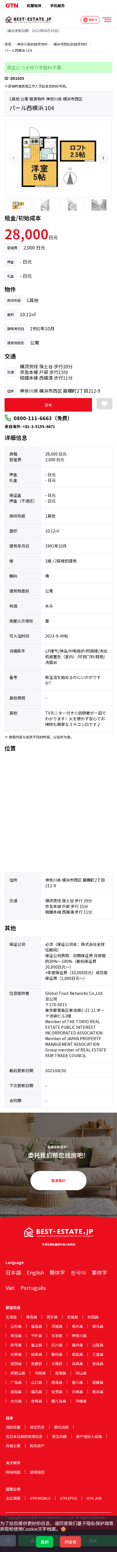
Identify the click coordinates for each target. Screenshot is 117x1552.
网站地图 (13, 1472)
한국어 (78, 1272)
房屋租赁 (34, 5)
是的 (45, 1542)
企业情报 (13, 1498)
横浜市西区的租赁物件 (70, 44)
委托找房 (61, 1427)
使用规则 (37, 1472)
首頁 (8, 44)
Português (32, 1287)
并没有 (70, 1542)
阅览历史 (37, 1427)
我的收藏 (13, 1427)
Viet (10, 1287)
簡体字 (57, 1272)
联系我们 (58, 1180)
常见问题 (59, 1436)
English (35, 1272)
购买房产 (37, 1446)
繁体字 (99, 1272)
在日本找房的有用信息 (24, 1436)
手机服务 (57, 5)
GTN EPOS (68, 1498)
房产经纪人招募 (89, 1436)
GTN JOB (94, 1498)
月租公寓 (13, 1446)
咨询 (48, 404)
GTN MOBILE (40, 1498)
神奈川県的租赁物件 (32, 44)
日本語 (13, 1272)
